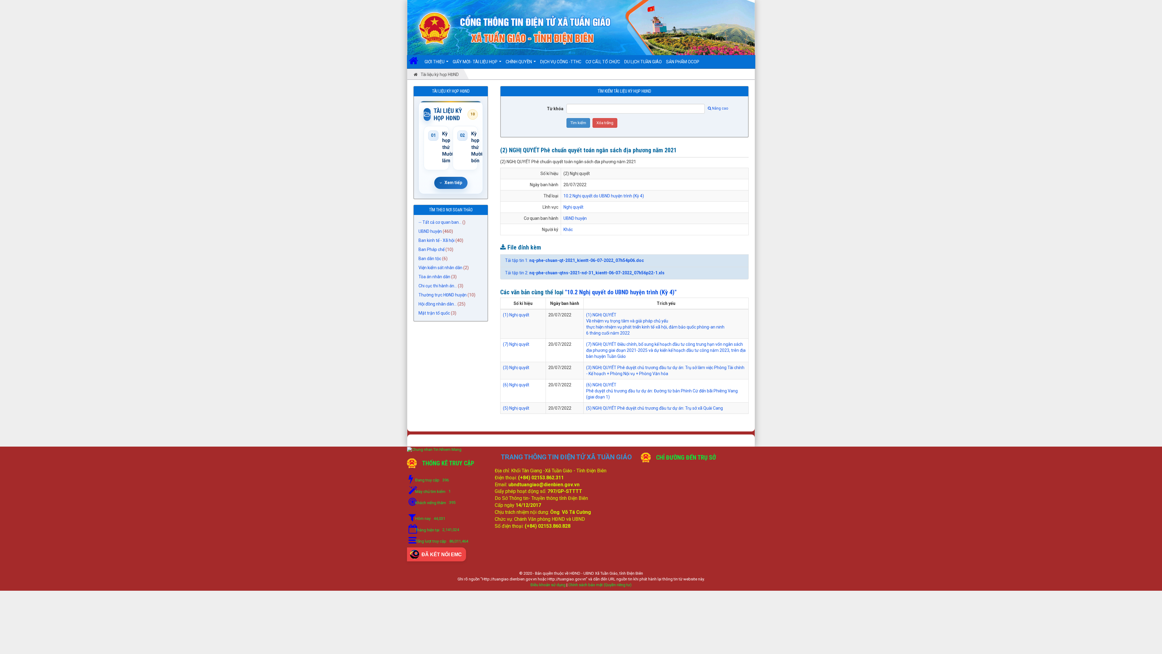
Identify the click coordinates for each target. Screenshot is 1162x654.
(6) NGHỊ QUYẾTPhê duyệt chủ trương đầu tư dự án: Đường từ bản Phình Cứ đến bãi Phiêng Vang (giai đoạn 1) (662, 390)
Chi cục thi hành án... (438, 285)
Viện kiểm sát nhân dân (440, 267)
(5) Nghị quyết (516, 408)
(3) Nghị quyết (516, 367)
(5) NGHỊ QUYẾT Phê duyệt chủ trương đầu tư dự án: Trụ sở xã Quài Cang (654, 408)
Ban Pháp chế (432, 249)
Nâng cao (720, 108)
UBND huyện (430, 231)
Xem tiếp (453, 182)
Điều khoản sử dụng (548, 585)
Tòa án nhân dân (434, 276)
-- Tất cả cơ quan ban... (440, 222)
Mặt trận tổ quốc (434, 313)
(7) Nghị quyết (516, 344)
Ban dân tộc (430, 258)
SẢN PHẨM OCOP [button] (682, 61)
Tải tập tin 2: (585, 272)
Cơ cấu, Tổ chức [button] (603, 61)
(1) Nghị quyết (516, 314)
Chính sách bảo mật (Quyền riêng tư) (600, 585)
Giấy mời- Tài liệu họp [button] (475, 61)
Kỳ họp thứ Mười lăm (443, 147)
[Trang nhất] (415, 61)
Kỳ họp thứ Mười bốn (472, 147)
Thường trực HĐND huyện (443, 294)
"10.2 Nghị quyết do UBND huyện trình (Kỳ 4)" (621, 292)
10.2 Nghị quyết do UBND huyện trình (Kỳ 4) (603, 195)
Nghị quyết (573, 207)
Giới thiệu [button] (435, 61)
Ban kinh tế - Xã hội (437, 240)
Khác (568, 229)
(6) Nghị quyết (516, 384)
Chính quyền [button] (519, 61)
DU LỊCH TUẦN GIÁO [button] (643, 61)
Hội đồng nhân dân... (438, 304)
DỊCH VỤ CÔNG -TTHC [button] (560, 61)
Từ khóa (555, 108)
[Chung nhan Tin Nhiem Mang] (434, 449)
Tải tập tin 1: (574, 260)
